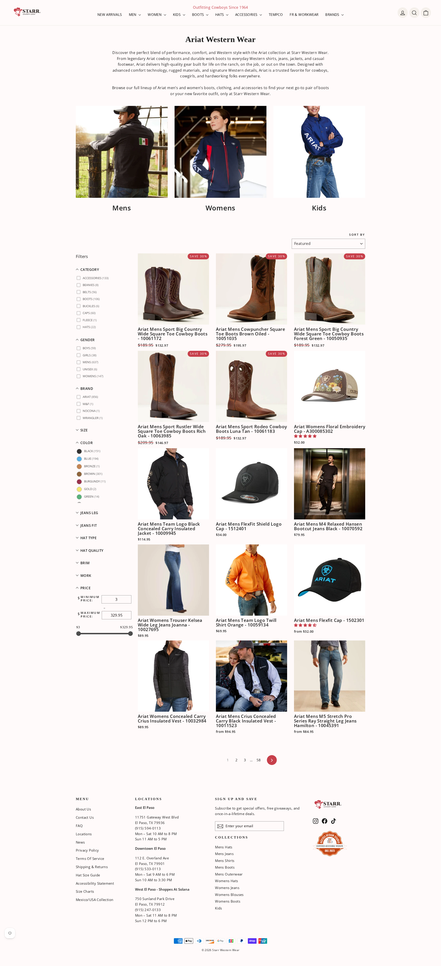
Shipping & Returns (92, 866)
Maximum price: (90, 614)
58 (259, 760)
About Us (83, 809)
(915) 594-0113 (148, 828)
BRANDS (332, 14)
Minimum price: (90, 598)
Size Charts (85, 891)
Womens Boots (227, 901)
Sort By (357, 234)
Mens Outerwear (229, 874)
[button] (104, 269)
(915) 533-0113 (148, 869)
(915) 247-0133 (148, 909)
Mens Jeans (224, 853)
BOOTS (198, 14)
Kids (218, 908)
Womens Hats (226, 880)
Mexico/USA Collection (94, 899)
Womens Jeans (227, 887)
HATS (220, 14)
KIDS (177, 14)
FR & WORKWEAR (304, 14)
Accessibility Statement (95, 883)
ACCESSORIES (246, 14)
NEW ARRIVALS (109, 14)
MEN (133, 14)
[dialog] (426, 12)
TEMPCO (276, 14)
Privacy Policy (87, 850)
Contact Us (85, 817)
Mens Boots (225, 867)
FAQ (79, 825)
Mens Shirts (224, 860)
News (80, 842)
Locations (84, 834)
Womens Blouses (229, 894)
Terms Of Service (90, 858)
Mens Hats (223, 847)
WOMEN (155, 14)
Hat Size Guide (88, 875)
